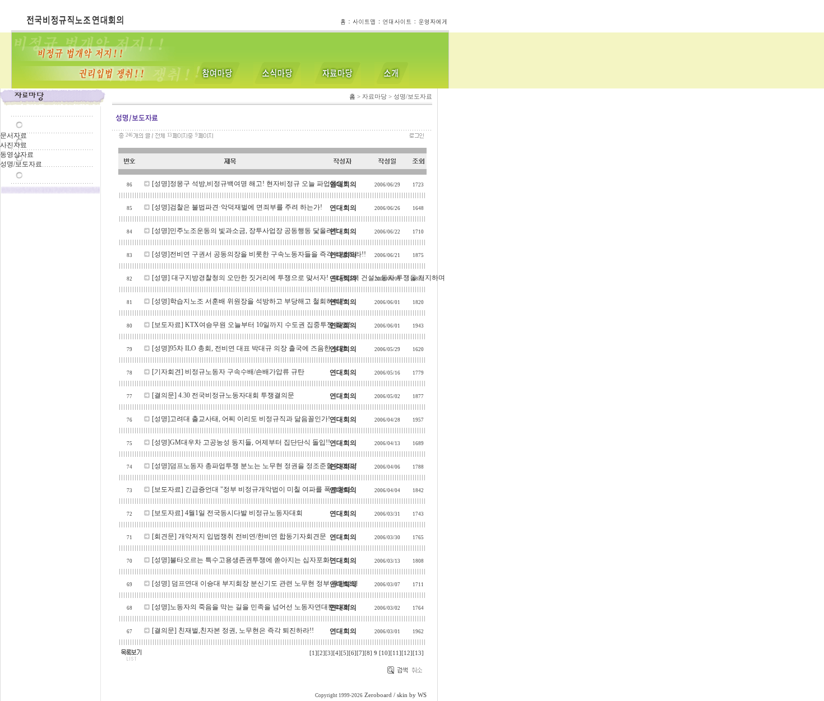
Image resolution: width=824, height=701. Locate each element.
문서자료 (13, 135)
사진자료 (13, 145)
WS (422, 695)
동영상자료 (17, 154)
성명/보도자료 (21, 164)
